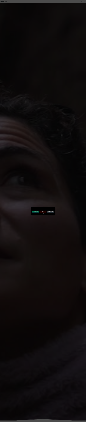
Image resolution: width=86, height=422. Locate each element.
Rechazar (43, 211)
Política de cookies (40, 213)
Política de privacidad (45, 213)
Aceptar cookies (35, 211)
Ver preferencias (50, 211)
